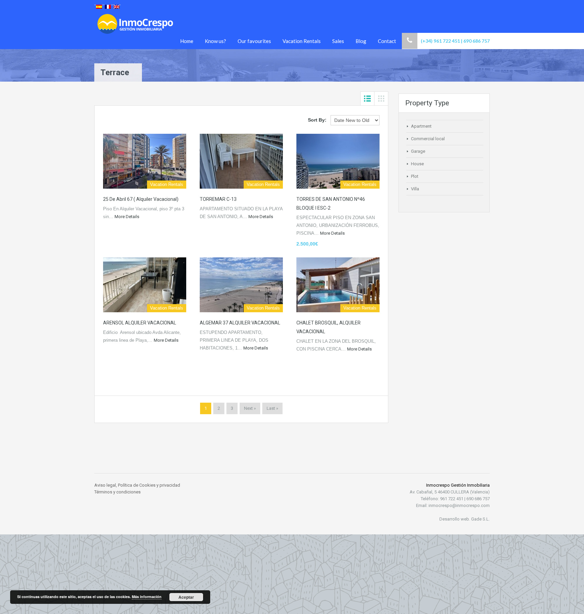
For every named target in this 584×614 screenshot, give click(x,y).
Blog (361, 41)
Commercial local (428, 138)
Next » (250, 408)
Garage (418, 151)
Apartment (421, 126)
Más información (147, 596)
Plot (414, 176)
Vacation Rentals (302, 41)
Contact (387, 41)
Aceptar (186, 597)
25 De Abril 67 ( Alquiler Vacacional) (140, 199)
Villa (415, 188)
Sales (338, 41)
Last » (272, 408)
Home (186, 41)
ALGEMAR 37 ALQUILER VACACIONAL (240, 322)
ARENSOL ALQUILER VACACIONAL (139, 322)
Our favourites (254, 41)
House (417, 163)
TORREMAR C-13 (218, 199)
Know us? (215, 41)
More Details (127, 216)
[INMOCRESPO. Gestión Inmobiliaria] (135, 31)
